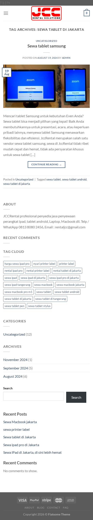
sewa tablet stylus (39, 306)
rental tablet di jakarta (67, 270)
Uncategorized (46, 40)
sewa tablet (53, 179)
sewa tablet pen (14, 306)
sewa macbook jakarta (70, 284)
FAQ (66, 507)
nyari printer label (44, 263)
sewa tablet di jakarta (16, 183)
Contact (53, 507)
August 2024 (12, 376)
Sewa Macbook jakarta (20, 422)
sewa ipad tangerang (17, 284)
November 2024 (15, 360)
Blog (41, 507)
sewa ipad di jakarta (33, 278)
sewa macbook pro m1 (18, 292)
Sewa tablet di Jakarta (19, 437)
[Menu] (5, 13)
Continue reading (46, 164)
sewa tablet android (74, 179)
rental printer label (37, 270)
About (29, 507)
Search (8, 388)
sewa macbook (43, 284)
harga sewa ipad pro (17, 263)
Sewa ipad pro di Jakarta (21, 445)
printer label (66, 263)
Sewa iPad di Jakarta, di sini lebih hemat (32, 452)
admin (66, 57)
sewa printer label (16, 429)
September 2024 (15, 368)
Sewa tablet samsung (46, 45)
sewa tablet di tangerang (50, 299)
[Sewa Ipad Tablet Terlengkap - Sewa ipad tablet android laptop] (46, 13)
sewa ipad (11, 278)
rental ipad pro (13, 270)
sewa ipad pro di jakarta (64, 278)
